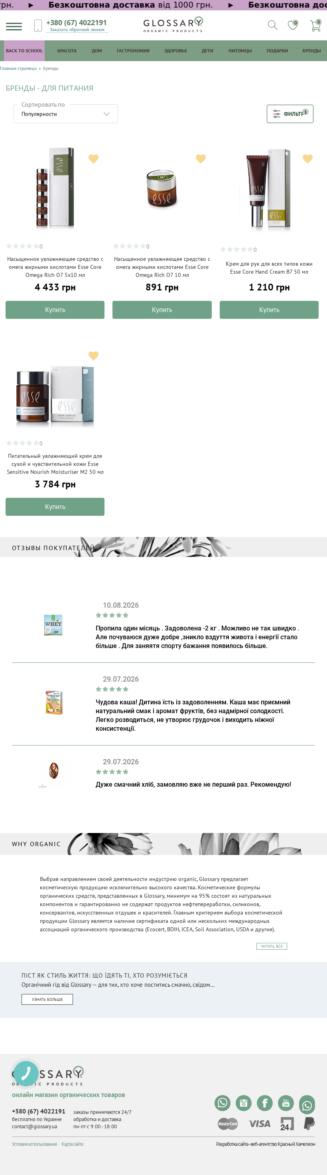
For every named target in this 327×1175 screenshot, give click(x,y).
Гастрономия (133, 51)
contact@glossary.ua (34, 1126)
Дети (207, 51)
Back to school (24, 51)
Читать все (272, 946)
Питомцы (240, 51)
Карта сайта (72, 1144)
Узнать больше (47, 999)
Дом (97, 51)
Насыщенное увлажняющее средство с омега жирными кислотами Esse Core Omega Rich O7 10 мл (162, 266)
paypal (309, 1123)
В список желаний (93, 158)
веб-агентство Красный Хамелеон (282, 1144)
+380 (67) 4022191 (76, 22)
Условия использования (34, 1144)
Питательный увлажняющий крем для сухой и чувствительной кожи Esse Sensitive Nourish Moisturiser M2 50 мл (55, 463)
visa (259, 1123)
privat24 (287, 1123)
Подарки (277, 51)
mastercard (228, 1123)
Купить (55, 309)
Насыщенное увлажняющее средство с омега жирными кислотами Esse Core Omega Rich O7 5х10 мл (55, 266)
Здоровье (175, 51)
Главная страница (18, 68)
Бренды (312, 51)
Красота (67, 51)
